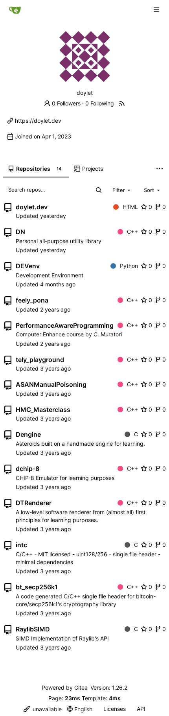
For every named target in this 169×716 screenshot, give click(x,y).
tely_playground (40, 360)
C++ (132, 231)
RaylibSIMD (33, 629)
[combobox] (122, 190)
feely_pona (32, 300)
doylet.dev (32, 207)
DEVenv (28, 266)
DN (20, 232)
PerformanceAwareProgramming (65, 325)
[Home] (15, 10)
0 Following (99, 103)
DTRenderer (33, 503)
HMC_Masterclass (43, 409)
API (141, 708)
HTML (130, 206)
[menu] (43, 709)
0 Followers (66, 103)
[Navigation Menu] (157, 9)
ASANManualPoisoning (51, 384)
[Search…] (99, 190)
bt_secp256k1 (37, 587)
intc (21, 545)
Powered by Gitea (65, 687)
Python (129, 265)
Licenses (114, 708)
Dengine (28, 434)
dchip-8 (27, 468)
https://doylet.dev (38, 120)
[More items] (159, 169)
